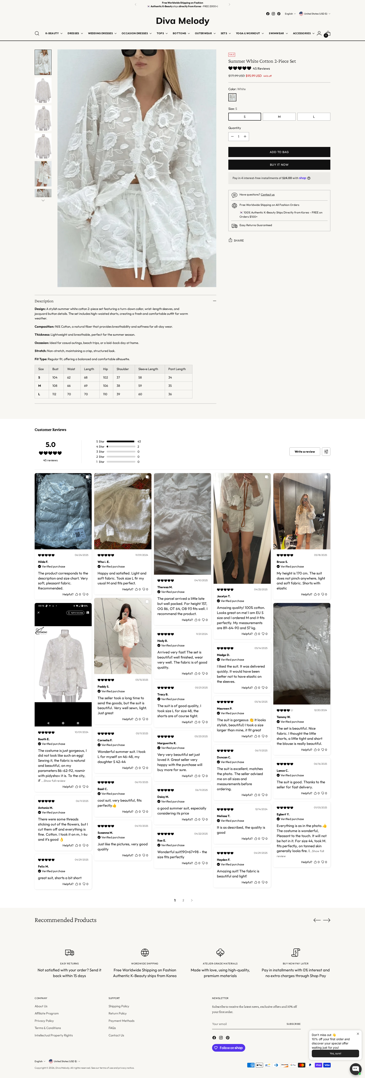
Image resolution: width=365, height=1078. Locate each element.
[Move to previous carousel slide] (317, 920)
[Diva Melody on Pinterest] (279, 14)
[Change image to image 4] (43, 146)
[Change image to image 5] (43, 173)
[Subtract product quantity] (232, 136)
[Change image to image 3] (43, 118)
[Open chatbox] (356, 1069)
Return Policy (118, 1013)
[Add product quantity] (245, 136)
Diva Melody (62, 1067)
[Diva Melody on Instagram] (273, 14)
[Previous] (135, 4)
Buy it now (279, 165)
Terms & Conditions (48, 1028)
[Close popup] (357, 1034)
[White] (232, 97)
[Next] (229, 4)
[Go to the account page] (319, 33)
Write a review (305, 451)
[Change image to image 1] (43, 62)
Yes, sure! (335, 1053)
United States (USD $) (315, 13)
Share (239, 240)
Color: (237, 89)
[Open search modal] (37, 33)
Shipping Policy (119, 1006)
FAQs (112, 1028)
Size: (232, 109)
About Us (41, 1006)
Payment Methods (121, 1021)
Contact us (268, 194)
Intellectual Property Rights (54, 1035)
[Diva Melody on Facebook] (268, 14)
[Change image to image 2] (43, 90)
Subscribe (294, 1023)
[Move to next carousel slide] (326, 920)
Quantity (234, 128)
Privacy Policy (44, 1021)
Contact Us (116, 1035)
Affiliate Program (47, 1013)
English (289, 13)
